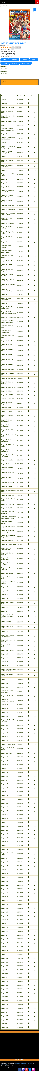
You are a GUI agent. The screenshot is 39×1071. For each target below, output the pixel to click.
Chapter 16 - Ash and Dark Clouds (7, 165)
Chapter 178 (4, 873)
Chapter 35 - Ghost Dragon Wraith (6, 251)
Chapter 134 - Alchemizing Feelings (7, 700)
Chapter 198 (4, 950)
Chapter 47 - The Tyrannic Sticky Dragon (8, 307)
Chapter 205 (4, 977)
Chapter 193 (4, 931)
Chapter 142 (4, 732)
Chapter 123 (4, 654)
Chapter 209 (4, 993)
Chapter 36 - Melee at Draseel (7, 256)
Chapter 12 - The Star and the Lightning (8, 147)
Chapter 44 (4, 294)
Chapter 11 (4, 142)
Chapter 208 (4, 989)
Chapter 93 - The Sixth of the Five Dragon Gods (8, 517)
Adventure (14, 59)
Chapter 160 (4, 803)
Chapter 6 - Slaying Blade (8, 121)
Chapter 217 (3, 69)
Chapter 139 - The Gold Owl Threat (7, 720)
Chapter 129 (4, 679)
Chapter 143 (4, 736)
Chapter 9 (4, 134)
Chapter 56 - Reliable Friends (7, 350)
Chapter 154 (4, 780)
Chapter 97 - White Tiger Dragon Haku (8, 536)
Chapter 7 (4, 125)
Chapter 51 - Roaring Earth (7, 326)
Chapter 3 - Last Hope (7, 107)
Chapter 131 (4, 687)
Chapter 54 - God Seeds (8, 341)
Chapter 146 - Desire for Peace (8, 748)
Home (3, 2)
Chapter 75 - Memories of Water (8, 435)
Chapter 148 (4, 757)
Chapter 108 (4, 587)
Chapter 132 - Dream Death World (7, 691)
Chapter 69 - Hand (6, 407)
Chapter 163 (4, 814)
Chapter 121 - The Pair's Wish (8, 645)
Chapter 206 (4, 981)
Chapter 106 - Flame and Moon (8, 577)
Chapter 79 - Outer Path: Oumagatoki (8, 455)
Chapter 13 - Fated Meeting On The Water (7, 152)
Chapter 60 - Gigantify (7, 369)
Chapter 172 (4, 849)
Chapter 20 (4, 183)
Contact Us (23, 1063)
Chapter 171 (4, 845)
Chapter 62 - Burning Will (8, 378)
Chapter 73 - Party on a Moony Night (7, 425)
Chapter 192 (4, 927)
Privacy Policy (30, 1063)
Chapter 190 (4, 919)
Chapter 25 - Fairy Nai (7, 205)
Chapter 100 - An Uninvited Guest (6, 548)
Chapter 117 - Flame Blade (7, 627)
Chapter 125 (4, 661)
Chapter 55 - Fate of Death (6, 345)
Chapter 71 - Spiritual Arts (7, 415)
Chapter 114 (4, 611)
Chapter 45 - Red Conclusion (6, 298)
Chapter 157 (4, 791)
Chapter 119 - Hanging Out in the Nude (7, 635)
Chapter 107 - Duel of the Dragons (8, 582)
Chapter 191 (4, 923)
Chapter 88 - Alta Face (7, 495)
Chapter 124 (4, 658)
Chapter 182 (4, 889)
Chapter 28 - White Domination (6, 218)
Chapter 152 (4, 772)
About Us (17, 1063)
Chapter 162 (4, 811)
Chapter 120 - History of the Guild (8, 640)
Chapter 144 (4, 740)
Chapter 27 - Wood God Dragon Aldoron (8, 213)
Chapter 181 (4, 885)
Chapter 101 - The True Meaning (7, 553)
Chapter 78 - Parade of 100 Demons (7, 450)
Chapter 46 (4, 303)
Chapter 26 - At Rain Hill (8, 209)
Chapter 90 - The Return (8, 504)
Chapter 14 (4, 156)
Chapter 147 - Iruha (6, 753)
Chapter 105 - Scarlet (7, 573)
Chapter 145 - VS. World (8, 744)
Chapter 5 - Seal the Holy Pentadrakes (8, 116)
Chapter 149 (4, 761)
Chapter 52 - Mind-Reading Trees (6, 331)
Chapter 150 (4, 764)
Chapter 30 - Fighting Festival (7, 227)
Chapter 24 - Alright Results (6, 201)
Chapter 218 (3, 66)
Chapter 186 (4, 904)
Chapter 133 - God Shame (8, 696)
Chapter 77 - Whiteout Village (7, 445)
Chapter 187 (4, 908)
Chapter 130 (4, 683)
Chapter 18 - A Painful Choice (7, 174)
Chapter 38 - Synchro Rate (7, 265)
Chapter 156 (4, 787)
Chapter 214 (4, 1012)
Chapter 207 (4, 985)
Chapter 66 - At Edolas (7, 395)
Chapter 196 (4, 943)
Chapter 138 (4, 716)
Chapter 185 (4, 900)
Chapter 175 (4, 862)
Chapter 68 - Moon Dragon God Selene (6, 403)
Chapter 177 (4, 869)
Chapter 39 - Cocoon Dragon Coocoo (7, 270)
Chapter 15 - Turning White (7, 160)
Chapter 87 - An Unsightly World (8, 490)
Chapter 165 (4, 822)
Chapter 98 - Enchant (7, 540)
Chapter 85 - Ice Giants (7, 482)
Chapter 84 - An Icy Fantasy (6, 478)
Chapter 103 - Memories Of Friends (8, 563)
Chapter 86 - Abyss (6, 486)
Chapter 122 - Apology (7, 650)
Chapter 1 (4, 99)
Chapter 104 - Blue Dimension (6, 568)
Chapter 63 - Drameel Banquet (7, 382)
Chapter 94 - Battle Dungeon (6, 522)
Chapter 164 (4, 818)
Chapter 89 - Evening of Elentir (8, 499)
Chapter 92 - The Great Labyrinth (7, 512)
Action (4, 59)
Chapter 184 (4, 896)
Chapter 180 (4, 881)
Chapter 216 (3, 71)
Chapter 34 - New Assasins (6, 246)
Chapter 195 (4, 939)
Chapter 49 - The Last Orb (8, 317)
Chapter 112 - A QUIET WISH (7, 602)
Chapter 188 (4, 912)
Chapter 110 (4, 594)
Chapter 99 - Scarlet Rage (8, 544)
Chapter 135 (4, 704)
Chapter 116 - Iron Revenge (6, 622)
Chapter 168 (4, 834)
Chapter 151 (4, 768)
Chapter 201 (4, 962)
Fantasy (5, 63)
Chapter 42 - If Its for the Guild (8, 285)
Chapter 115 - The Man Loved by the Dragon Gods (7, 616)
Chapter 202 (4, 966)
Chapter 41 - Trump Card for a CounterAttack (8, 280)
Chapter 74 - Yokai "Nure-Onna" (8, 430)
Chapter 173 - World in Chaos (7, 853)
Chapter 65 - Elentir (6, 391)
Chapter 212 (4, 1004)
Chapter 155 (4, 784)
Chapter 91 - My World (7, 508)
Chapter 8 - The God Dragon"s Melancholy (7, 129)
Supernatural (25, 63)
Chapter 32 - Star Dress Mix (7, 237)
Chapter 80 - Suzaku (7, 460)
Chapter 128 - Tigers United (7, 675)
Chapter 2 (4, 103)
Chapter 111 (4, 598)
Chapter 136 (4, 708)
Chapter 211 (4, 1000)
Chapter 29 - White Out (7, 223)
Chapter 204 (4, 973)
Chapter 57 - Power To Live (7, 355)
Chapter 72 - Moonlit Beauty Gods (7, 420)
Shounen (14, 63)
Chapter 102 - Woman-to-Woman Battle (8, 558)
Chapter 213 (4, 1008)
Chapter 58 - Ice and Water (7, 360)
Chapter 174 (4, 858)
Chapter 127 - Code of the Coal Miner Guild (8, 670)
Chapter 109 (4, 590)
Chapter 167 (4, 830)
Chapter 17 (4, 170)
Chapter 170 (4, 841)
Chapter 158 (4, 795)
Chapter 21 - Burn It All (7, 187)
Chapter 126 (4, 665)
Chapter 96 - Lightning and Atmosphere (7, 531)
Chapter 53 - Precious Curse (7, 336)
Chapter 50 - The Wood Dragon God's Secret (7, 321)
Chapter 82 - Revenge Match (7, 468)
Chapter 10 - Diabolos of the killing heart (8, 138)
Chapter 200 (4, 958)
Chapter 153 (4, 776)
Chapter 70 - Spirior (6, 411)
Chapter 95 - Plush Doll (8, 526)
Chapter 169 (4, 838)
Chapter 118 (4, 631)
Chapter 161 (4, 807)
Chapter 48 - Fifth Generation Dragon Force (8, 312)
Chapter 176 (4, 866)
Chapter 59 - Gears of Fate (7, 365)
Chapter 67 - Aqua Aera (7, 398)
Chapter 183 (4, 893)
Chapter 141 (4, 729)
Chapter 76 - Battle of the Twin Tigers (8, 440)
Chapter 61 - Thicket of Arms (7, 374)
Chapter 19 (4, 179)
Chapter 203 (4, 969)
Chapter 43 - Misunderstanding (6, 290)
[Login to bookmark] (34, 9)
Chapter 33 (4, 242)
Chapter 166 (4, 826)
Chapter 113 (4, 607)
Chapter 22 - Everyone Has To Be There (7, 191)
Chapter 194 (4, 935)
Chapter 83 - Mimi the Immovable (7, 473)
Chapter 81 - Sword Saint (8, 464)
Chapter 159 (4, 799)
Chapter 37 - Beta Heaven (8, 260)
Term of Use (4, 1064)
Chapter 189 (4, 916)
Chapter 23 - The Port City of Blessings (7, 196)
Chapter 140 (4, 725)
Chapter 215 (3, 74)
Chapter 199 (4, 954)
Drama (33, 59)
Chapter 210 (4, 996)
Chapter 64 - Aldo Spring (8, 387)
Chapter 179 (4, 877)
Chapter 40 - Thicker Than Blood (7, 275)
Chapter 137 (4, 712)
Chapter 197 (4, 946)
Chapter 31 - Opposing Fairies (7, 232)
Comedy (24, 59)
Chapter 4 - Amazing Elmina (7, 111)
